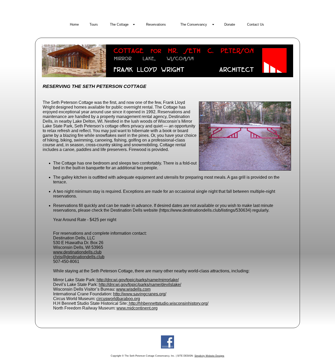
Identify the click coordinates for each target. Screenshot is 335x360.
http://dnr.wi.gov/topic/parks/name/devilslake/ (140, 284)
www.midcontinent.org (137, 308)
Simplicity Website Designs (209, 356)
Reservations (156, 24)
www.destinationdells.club (77, 252)
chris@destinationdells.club (78, 257)
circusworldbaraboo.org (118, 298)
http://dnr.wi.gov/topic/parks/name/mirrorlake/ (138, 280)
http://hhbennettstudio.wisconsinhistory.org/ (168, 303)
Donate (229, 24)
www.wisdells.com (133, 289)
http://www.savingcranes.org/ (139, 294)
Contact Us (255, 24)
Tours (94, 24)
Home (74, 24)
